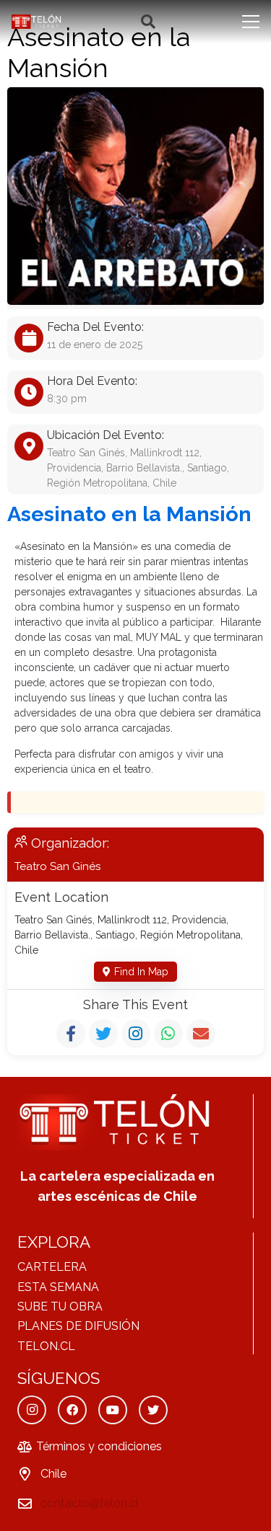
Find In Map (141, 971)
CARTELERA (52, 1267)
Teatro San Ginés (57, 866)
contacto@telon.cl (89, 1503)
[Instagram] (31, 1409)
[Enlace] (37, 21)
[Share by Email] (200, 1033)
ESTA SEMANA (58, 1287)
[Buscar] (148, 21)
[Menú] (251, 22)
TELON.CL (46, 1346)
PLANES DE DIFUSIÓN (78, 1326)
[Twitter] (153, 1409)
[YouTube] (112, 1409)
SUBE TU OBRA (60, 1306)
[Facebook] (72, 1409)
